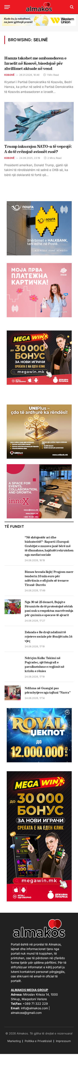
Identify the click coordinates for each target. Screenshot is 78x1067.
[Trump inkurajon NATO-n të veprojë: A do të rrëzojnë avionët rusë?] (39, 121)
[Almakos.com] (39, 7)
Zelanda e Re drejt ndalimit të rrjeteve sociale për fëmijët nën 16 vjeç (48, 636)
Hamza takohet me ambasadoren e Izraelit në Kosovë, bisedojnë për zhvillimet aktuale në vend (35, 63)
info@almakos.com (34, 1008)
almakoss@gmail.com (26, 1012)
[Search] (71, 7)
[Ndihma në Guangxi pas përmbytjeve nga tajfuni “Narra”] (13, 693)
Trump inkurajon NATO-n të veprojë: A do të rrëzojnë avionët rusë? (38, 149)
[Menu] (7, 7)
